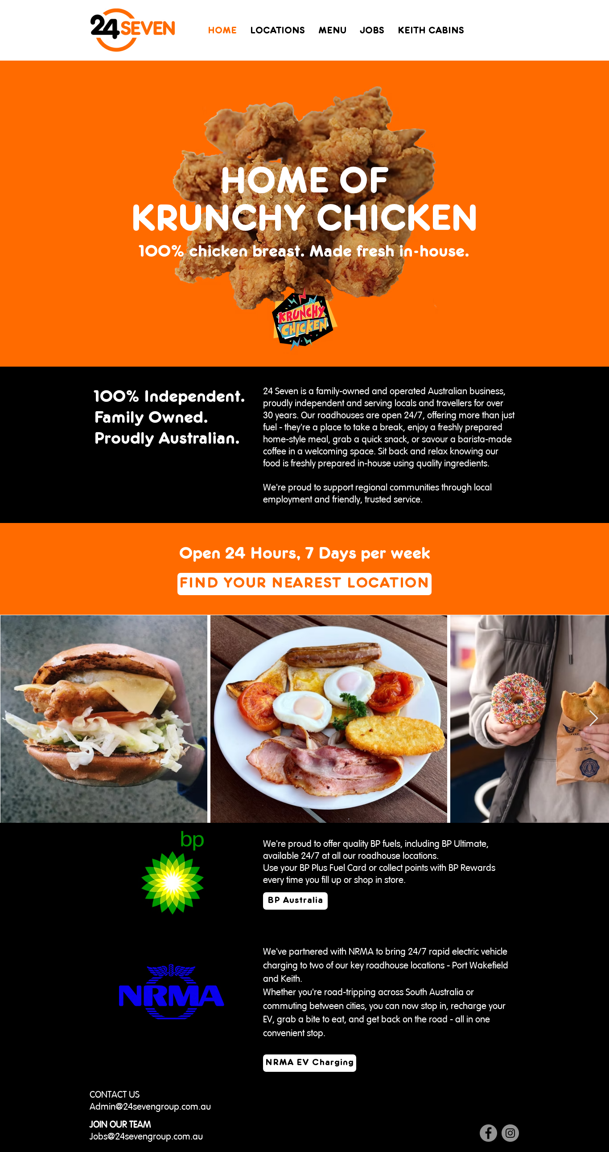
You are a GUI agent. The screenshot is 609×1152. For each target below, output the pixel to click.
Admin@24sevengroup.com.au (150, 1107)
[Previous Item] (15, 718)
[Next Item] (593, 718)
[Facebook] (488, 1133)
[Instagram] (510, 1133)
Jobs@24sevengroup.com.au (146, 1137)
